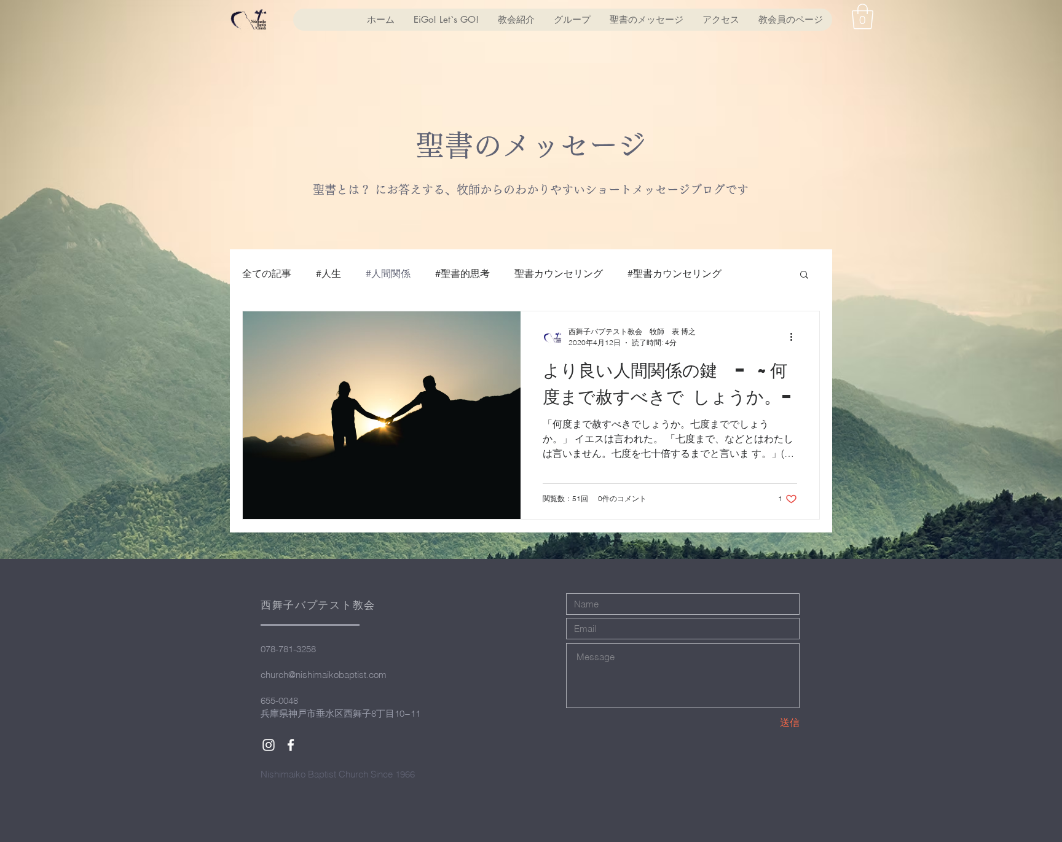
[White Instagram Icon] (269, 745)
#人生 (328, 273)
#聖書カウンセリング (674, 273)
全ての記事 (266, 273)
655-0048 (279, 700)
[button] (862, 16)
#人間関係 (388, 273)
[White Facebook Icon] (291, 745)
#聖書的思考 (462, 273)
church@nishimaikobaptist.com (324, 674)
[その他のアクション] (795, 337)
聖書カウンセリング (558, 273)
